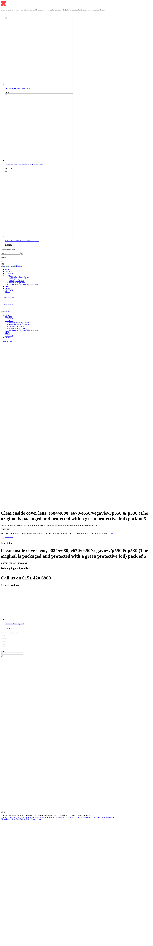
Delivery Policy (25, 819)
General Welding (6, 341)
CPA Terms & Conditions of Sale (85, 817)
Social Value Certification (105, 817)
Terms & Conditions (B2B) (23, 817)
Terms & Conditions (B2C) (42, 817)
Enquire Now (5, 529)
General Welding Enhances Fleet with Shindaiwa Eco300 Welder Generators (24, 164)
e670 (111, 533)
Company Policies (7, 817)
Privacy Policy (5, 819)
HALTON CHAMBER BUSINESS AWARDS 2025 (17, 88)
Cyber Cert (15, 819)
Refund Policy (36, 819)
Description (9, 537)
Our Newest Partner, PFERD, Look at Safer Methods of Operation (22, 241)
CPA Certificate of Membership (62, 817)
